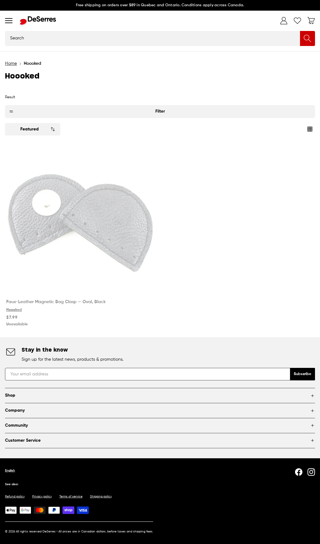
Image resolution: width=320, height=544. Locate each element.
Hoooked (14, 310)
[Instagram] (311, 472)
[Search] (307, 38)
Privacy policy (42, 496)
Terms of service (70, 496)
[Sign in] (284, 20)
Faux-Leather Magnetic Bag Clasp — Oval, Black (56, 302)
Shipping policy (101, 496)
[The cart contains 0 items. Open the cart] (311, 20)
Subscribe (302, 374)
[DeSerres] (38, 20)
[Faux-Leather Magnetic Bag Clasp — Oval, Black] (80, 218)
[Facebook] (298, 472)
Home (11, 63)
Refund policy (15, 496)
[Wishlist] (297, 20)
